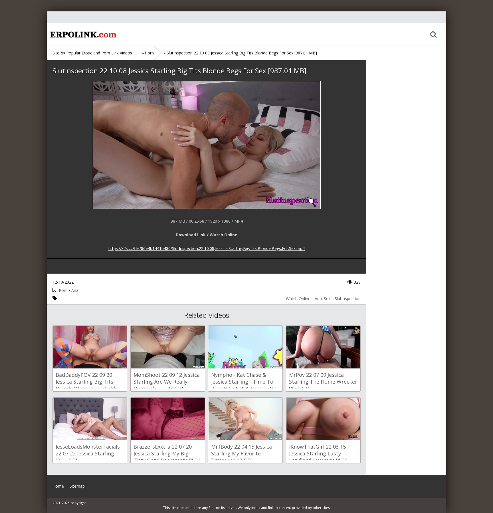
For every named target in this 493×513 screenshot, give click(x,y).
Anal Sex (322, 298)
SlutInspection (348, 298)
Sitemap (77, 486)
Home (82, 34)
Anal (75, 290)
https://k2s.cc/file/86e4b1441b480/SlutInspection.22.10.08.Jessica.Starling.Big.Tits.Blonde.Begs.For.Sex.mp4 (206, 248)
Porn (63, 290)
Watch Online (298, 298)
